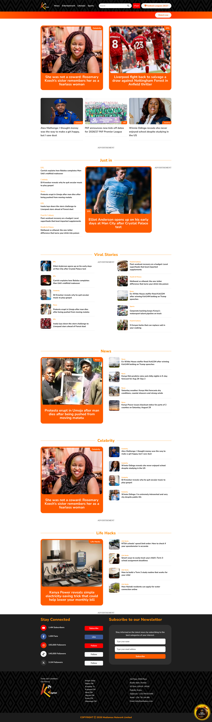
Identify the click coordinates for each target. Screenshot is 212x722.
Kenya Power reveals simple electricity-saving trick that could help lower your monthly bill (72, 596)
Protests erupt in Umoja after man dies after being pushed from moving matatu (71, 310)
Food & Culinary (47, 215)
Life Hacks (95, 541)
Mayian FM (89, 695)
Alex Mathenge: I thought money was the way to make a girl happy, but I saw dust (60, 131)
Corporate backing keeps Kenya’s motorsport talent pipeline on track (146, 312)
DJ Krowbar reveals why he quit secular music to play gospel (71, 296)
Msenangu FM (91, 701)
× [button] (209, 705)
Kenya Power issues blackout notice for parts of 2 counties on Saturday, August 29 (143, 406)
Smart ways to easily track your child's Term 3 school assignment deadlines (142, 559)
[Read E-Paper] (202, 712)
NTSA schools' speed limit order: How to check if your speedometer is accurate (143, 545)
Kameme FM (90, 689)
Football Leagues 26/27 (157, 5)
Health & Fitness (47, 227)
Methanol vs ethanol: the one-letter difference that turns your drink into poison (149, 282)
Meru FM (89, 692)
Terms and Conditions (49, 678)
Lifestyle (81, 5)
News (57, 5)
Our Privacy (45, 681)
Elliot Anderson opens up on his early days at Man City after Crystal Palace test (118, 223)
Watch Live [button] (163, 15)
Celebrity (97, 28)
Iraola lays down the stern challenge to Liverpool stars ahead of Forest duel (71, 325)
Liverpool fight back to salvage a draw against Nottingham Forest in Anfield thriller (140, 81)
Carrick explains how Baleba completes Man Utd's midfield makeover (71, 282)
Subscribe (140, 656)
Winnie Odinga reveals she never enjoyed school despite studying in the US (149, 131)
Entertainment (68, 5)
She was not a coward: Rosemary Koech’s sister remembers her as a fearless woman (72, 81)
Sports (91, 5)
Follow (94, 645)
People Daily (90, 680)
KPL (124, 123)
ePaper (136, 5)
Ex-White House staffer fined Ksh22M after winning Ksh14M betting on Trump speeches (148, 296)
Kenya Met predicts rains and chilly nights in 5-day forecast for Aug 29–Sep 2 (144, 377)
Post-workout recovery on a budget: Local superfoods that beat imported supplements (149, 267)
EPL (167, 28)
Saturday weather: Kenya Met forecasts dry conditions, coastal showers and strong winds (142, 391)
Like (94, 637)
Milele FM (89, 683)
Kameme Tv (90, 686)
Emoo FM (89, 698)
